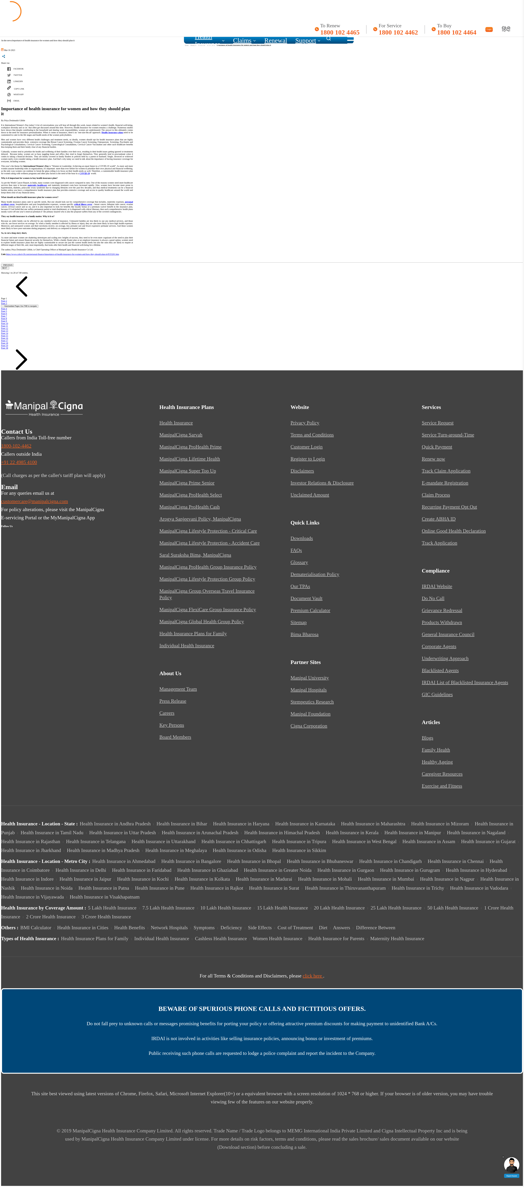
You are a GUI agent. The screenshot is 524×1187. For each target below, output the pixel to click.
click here (313, 976)
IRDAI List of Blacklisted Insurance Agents (465, 682)
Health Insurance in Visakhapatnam (105, 897)
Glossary (299, 562)
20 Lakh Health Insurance (339, 908)
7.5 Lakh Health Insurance (168, 908)
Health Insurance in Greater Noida (278, 870)
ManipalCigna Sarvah (180, 435)
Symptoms (204, 927)
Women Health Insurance (277, 938)
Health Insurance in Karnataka (305, 823)
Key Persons (171, 725)
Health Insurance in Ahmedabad (123, 861)
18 (4, 343)
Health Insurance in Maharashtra (373, 823)
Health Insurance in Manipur (412, 832)
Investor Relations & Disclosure (322, 483)
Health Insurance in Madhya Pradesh (103, 850)
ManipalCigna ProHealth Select (190, 495)
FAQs (296, 550)
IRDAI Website (437, 586)
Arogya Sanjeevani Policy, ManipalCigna (200, 519)
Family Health (436, 750)
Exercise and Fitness (442, 786)
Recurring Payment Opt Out (449, 507)
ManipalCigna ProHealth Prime (190, 447)
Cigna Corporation (309, 726)
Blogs (427, 738)
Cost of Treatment (295, 927)
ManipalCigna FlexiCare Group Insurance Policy (207, 609)
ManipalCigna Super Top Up (187, 471)
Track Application (439, 543)
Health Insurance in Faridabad (141, 870)
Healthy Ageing (437, 762)
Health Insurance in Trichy (418, 888)
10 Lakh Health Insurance (225, 908)
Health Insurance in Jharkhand (31, 850)
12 (4, 328)
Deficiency (231, 927)
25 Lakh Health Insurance (396, 908)
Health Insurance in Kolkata (202, 879)
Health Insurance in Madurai (264, 879)
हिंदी (506, 29)
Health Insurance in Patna (103, 888)
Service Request (438, 423)
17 (4, 341)
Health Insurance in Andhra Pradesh (115, 823)
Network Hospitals (169, 927)
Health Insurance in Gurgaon (345, 870)
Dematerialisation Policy (315, 574)
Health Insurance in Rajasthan (30, 841)
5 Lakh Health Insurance (112, 908)
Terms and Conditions (312, 435)
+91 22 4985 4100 (19, 462)
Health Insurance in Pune (159, 888)
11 (4, 326)
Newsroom (201, 45)
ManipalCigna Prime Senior (187, 483)
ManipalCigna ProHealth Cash (189, 507)
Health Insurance (207, 40)
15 (4, 336)
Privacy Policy (305, 423)
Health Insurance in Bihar (182, 823)
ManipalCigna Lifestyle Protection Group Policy (207, 579)
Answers (341, 927)
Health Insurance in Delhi (81, 870)
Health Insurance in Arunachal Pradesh (200, 832)
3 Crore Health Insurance (106, 916)
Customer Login (307, 447)
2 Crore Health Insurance (51, 916)
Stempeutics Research (312, 702)
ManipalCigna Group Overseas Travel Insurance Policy (207, 594)
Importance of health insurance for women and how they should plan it (244, 45)
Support (305, 40)
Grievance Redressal (442, 610)
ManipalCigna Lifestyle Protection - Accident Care (209, 543)
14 (4, 333)
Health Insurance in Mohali (325, 879)
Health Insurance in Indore (27, 879)
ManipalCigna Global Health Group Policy (201, 621)
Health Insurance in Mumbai (386, 879)
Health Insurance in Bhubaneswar (320, 861)
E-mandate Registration (445, 483)
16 (4, 338)
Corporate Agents (439, 646)
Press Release (172, 701)
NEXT (5, 268)
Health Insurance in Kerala (352, 832)
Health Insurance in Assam (428, 841)
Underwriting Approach (445, 658)
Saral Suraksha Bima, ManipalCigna (195, 555)
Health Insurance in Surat (274, 888)
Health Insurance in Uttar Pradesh (122, 832)
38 (4, 348)
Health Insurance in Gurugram (410, 870)
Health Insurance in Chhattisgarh (233, 841)
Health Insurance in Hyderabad (476, 870)
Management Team (178, 689)
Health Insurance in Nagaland (476, 832)
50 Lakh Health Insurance (452, 908)
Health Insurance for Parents (336, 938)
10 (4, 323)
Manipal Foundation (311, 714)
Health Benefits (129, 927)
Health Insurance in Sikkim (299, 850)
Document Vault (306, 598)
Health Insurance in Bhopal (254, 861)
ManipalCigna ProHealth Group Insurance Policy (208, 567)
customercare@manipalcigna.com (34, 501)
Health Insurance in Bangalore (191, 861)
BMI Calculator (35, 927)
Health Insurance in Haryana (241, 823)
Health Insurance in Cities (82, 927)
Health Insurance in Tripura (299, 841)
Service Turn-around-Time (448, 435)
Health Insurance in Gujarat (488, 841)
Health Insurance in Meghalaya (176, 850)
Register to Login (308, 459)
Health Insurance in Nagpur (447, 879)
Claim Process (436, 495)
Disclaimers (302, 471)
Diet (323, 927)
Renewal (275, 40)
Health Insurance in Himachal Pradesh (282, 832)
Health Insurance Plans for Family (193, 633)
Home (187, 45)
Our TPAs (300, 586)
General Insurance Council (448, 634)
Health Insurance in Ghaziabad (207, 870)
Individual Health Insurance (186, 645)
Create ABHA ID (439, 519)
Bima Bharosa (304, 634)
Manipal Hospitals (309, 690)
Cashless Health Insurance (221, 938)
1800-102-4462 (16, 446)
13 (4, 331)
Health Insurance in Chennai (456, 861)
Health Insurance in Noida (47, 888)
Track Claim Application (446, 471)
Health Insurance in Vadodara (479, 888)
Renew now (433, 459)
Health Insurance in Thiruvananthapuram (345, 888)
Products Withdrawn (442, 622)
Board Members (175, 737)
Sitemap (299, 622)
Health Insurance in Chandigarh (390, 861)
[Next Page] (21, 369)
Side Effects (260, 927)
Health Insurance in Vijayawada (32, 897)
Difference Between (375, 927)
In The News (211, 45)
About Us (193, 45)
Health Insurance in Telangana (96, 841)
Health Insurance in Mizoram (440, 823)
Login (489, 29)
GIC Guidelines (437, 694)
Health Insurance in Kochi (143, 879)
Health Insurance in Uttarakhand (164, 841)
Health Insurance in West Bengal (364, 841)
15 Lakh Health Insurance (282, 908)
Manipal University (310, 678)
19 (4, 345)
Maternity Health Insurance (397, 938)
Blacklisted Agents (440, 670)
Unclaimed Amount (310, 495)
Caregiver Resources (442, 774)
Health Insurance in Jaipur (85, 879)
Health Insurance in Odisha (239, 850)
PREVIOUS (7, 265)
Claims (242, 40)
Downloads (302, 538)
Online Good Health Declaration (454, 531)
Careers (166, 713)
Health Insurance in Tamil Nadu (52, 832)
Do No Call (433, 598)
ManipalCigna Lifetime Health (189, 459)
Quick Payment (437, 447)
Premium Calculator (310, 610)
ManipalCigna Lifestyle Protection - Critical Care (208, 531)
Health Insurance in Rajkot (216, 888)
